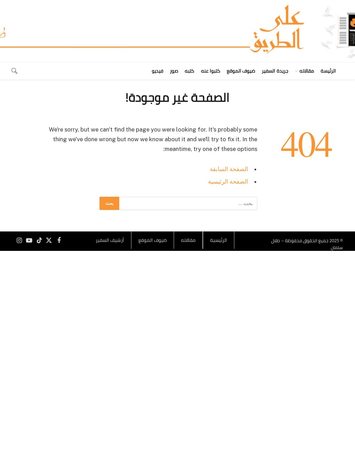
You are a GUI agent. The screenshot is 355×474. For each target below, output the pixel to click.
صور (174, 70)
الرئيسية (218, 240)
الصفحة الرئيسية (228, 181)
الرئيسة (328, 70)
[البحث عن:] (188, 203)
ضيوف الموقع (241, 70)
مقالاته (307, 70)
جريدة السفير (275, 70)
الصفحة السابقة (229, 169)
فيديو (157, 70)
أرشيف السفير (110, 240)
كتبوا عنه (210, 70)
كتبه (189, 70)
